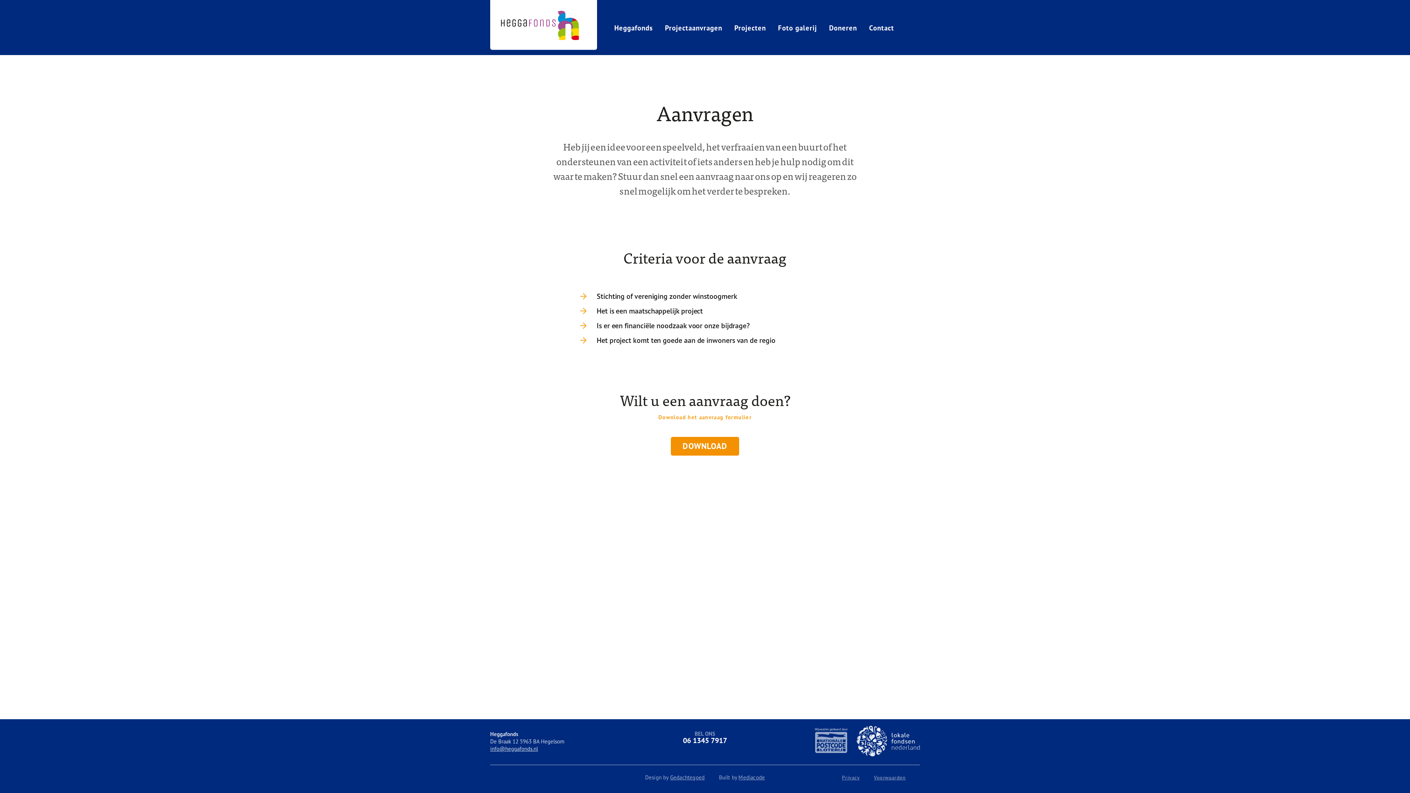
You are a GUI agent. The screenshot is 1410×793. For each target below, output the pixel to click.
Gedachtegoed (687, 777)
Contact (881, 27)
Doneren (843, 27)
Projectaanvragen (693, 27)
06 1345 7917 (705, 740)
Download (705, 446)
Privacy (851, 777)
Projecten (750, 27)
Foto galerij (797, 27)
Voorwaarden (890, 777)
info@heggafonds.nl (514, 748)
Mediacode (751, 777)
